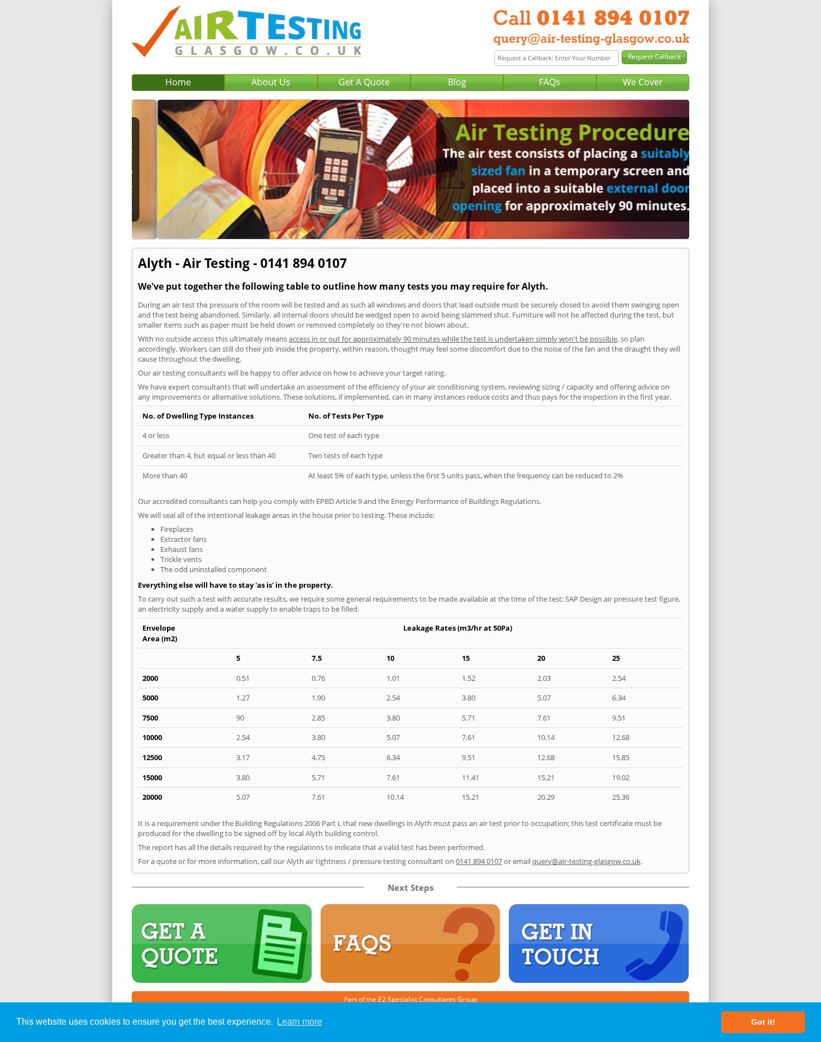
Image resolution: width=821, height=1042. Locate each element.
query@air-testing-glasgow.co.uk (586, 861)
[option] (410, 169)
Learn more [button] (299, 1021)
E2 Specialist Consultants (417, 999)
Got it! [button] (763, 1021)
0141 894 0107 (479, 861)
